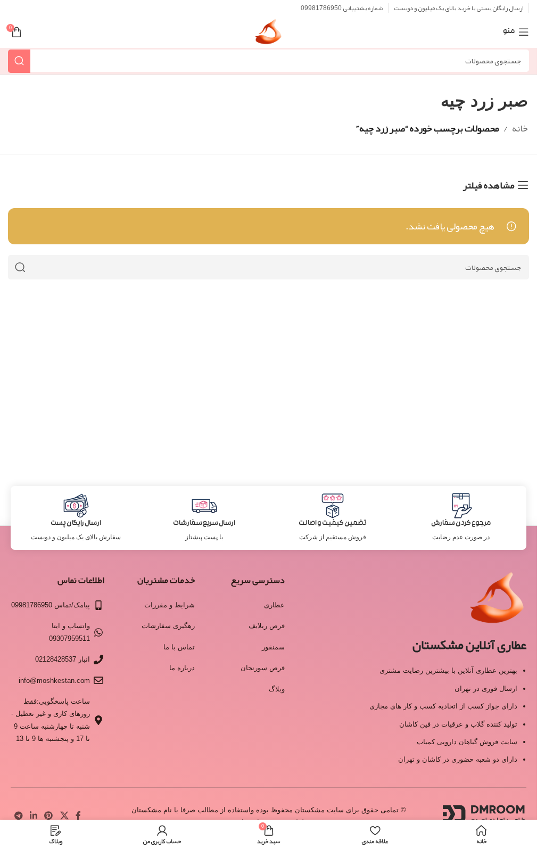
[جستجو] (19, 61)
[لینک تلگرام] (18, 815)
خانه (520, 128)
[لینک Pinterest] (48, 815)
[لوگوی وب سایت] (268, 35)
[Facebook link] (78, 815)
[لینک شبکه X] (64, 815)
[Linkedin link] (33, 815)
